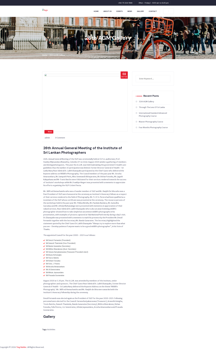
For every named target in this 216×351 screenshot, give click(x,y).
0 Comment (60, 138)
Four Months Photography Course (153, 127)
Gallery (140, 11)
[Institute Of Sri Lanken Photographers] (45, 10)
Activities (51, 329)
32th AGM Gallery (146, 101)
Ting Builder (21, 347)
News (129, 11)
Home (96, 11)
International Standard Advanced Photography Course (153, 114)
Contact (153, 11)
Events (119, 11)
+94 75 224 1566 (125, 3)
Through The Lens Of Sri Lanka (152, 107)
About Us (107, 11)
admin (47, 138)
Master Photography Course (151, 122)
